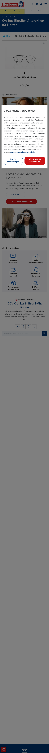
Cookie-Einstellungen (13, 161)
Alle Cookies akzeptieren (35, 161)
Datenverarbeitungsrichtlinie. (22, 152)
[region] (24, 136)
